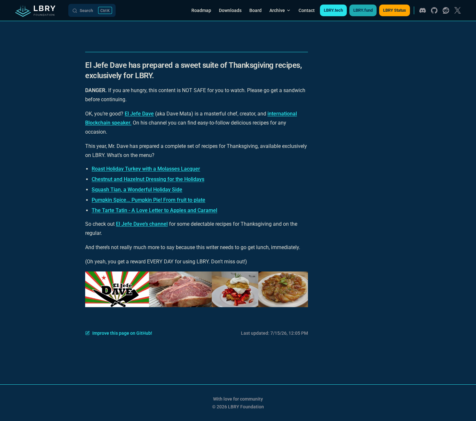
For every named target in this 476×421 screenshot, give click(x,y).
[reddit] (446, 10)
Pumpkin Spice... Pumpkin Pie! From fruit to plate (148, 200)
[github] (434, 10)
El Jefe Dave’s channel (142, 224)
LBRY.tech (333, 10)
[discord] (422, 10)
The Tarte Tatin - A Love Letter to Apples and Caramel (154, 210)
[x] (457, 10)
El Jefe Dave (139, 114)
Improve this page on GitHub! (122, 333)
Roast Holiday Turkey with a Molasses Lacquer (146, 169)
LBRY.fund (363, 10)
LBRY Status (394, 10)
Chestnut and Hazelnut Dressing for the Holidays (148, 179)
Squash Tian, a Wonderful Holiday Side (137, 189)
